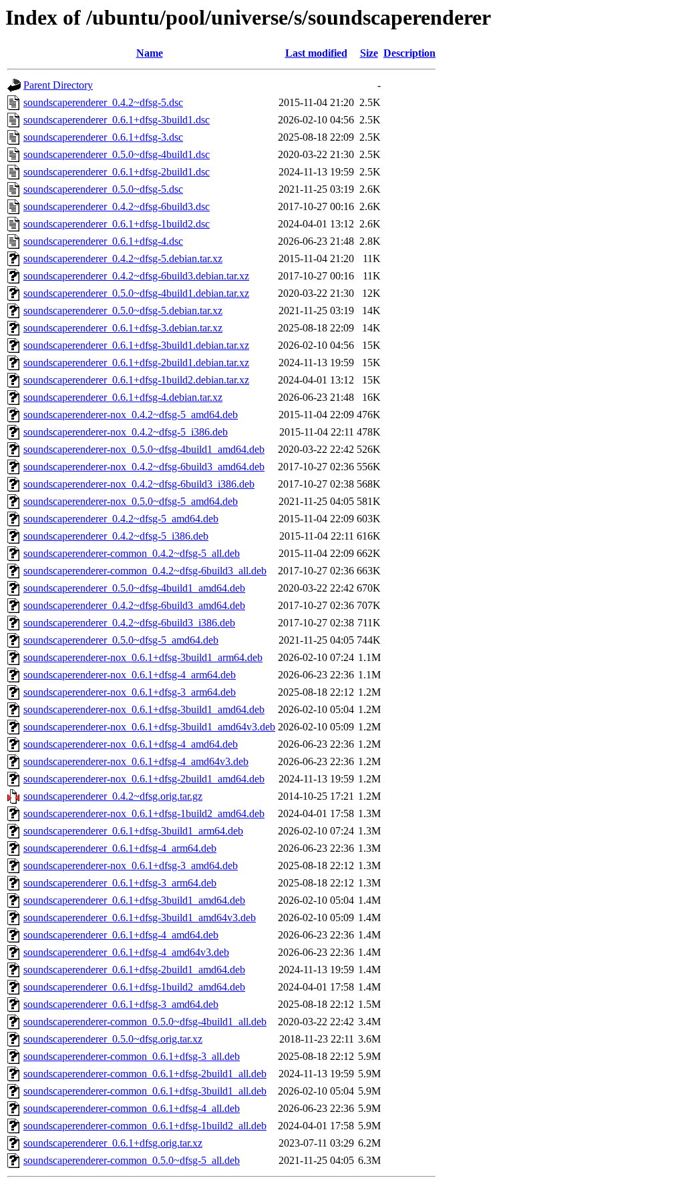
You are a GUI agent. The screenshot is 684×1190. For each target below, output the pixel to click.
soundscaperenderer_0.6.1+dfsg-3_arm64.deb (119, 882)
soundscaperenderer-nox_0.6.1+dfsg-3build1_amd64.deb (144, 709)
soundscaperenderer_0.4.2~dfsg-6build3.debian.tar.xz (136, 275)
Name (149, 53)
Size (369, 53)
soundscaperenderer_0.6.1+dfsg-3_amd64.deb (120, 1004)
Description (409, 53)
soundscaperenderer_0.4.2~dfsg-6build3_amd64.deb (134, 605)
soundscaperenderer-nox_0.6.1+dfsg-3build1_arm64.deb (143, 657)
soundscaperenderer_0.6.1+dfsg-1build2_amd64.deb (134, 987)
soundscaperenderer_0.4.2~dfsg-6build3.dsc (116, 206)
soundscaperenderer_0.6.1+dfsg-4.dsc (103, 241)
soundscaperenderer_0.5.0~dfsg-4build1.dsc (116, 154)
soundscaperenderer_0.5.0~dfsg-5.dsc (103, 189)
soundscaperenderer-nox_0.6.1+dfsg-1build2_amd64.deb (144, 813)
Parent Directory (58, 85)
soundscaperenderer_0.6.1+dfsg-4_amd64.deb (120, 935)
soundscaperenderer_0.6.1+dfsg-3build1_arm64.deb (133, 830)
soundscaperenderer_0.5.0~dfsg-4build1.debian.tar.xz (136, 293)
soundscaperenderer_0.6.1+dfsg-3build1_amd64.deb (134, 900)
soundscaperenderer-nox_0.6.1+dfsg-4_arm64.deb (129, 674)
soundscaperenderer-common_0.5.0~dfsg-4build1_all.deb (145, 1021)
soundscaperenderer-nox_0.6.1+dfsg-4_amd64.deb (130, 744)
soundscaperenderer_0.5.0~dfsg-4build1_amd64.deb (134, 588)
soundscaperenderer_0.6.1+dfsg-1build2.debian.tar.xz (136, 380)
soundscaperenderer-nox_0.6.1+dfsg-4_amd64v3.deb (135, 761)
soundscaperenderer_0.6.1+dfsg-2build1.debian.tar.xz (136, 362)
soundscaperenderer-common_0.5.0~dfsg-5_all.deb (131, 1160)
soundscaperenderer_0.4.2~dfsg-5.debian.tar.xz (122, 258)
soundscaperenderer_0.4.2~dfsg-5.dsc (103, 102)
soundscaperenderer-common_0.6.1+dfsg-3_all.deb (131, 1056)
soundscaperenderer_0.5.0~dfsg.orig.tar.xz (112, 1039)
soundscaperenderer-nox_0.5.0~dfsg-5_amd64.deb (130, 501)
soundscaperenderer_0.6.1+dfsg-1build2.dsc (116, 223)
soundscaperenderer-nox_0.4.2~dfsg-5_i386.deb (125, 432)
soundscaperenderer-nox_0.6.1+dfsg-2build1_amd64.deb (144, 778)
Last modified (316, 53)
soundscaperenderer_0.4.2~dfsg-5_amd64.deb (120, 518)
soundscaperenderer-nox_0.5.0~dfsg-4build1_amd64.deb (144, 449)
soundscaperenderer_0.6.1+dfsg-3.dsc (103, 137)
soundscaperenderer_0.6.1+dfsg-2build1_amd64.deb (134, 969)
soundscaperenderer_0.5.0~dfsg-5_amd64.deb (120, 640)
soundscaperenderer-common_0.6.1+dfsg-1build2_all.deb (145, 1125)
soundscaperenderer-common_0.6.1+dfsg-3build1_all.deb (145, 1091)
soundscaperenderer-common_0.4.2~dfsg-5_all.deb (131, 553)
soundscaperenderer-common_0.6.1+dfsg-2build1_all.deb (145, 1073)
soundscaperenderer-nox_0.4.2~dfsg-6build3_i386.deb (138, 484)
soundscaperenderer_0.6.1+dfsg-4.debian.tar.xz (122, 397)
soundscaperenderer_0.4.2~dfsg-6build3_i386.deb (129, 622)
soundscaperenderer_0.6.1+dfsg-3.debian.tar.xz (122, 328)
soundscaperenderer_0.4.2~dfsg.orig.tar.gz (112, 796)
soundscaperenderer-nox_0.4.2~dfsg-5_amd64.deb (130, 414)
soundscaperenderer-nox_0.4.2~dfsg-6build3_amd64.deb (144, 466)
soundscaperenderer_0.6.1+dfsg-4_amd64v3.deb (126, 952)
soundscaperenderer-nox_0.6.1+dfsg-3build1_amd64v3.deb (149, 726)
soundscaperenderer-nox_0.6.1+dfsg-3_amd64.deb (130, 865)
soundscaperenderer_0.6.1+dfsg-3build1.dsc (116, 119)
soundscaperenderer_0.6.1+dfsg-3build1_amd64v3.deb (139, 917)
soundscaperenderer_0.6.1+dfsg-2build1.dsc (116, 171)
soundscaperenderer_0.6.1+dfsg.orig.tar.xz (112, 1143)
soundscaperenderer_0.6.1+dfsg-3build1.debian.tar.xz (136, 345)
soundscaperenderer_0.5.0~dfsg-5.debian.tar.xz (122, 310)
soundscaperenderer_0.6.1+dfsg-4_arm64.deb (119, 848)
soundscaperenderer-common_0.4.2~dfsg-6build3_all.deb (145, 570)
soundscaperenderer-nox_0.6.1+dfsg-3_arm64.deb (129, 692)
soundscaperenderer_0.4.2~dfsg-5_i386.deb (115, 536)
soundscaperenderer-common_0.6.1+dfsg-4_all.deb (131, 1108)
